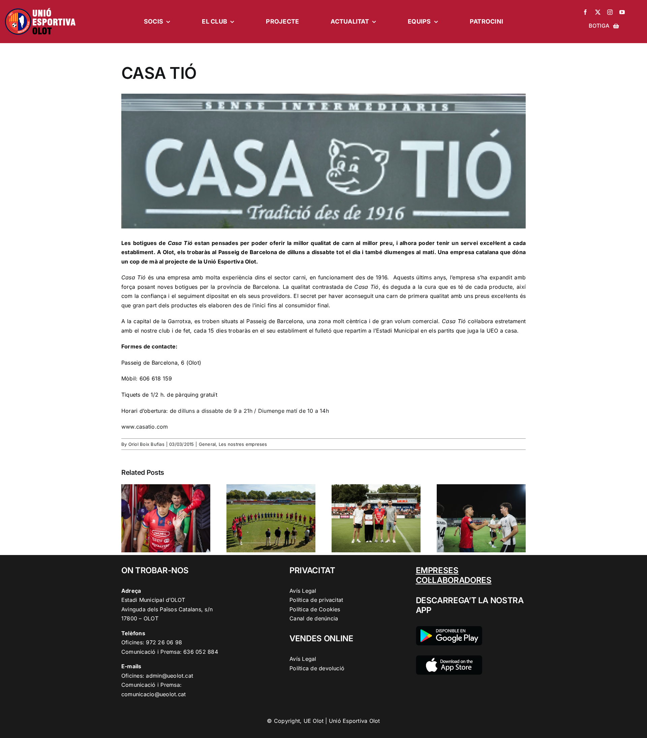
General (207, 444)
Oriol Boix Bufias (146, 444)
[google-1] (449, 628)
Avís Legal (302, 590)
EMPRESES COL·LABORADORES (454, 575)
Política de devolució (316, 668)
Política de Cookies (314, 609)
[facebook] (585, 12)
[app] (449, 658)
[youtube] (622, 12)
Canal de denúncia (313, 618)
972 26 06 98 (164, 642)
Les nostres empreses (243, 444)
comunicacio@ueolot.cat (153, 694)
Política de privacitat (316, 599)
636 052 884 (200, 651)
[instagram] (610, 12)
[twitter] (597, 12)
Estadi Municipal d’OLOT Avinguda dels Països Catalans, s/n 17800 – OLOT (167, 609)
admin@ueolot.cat (169, 675)
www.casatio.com (144, 426)
